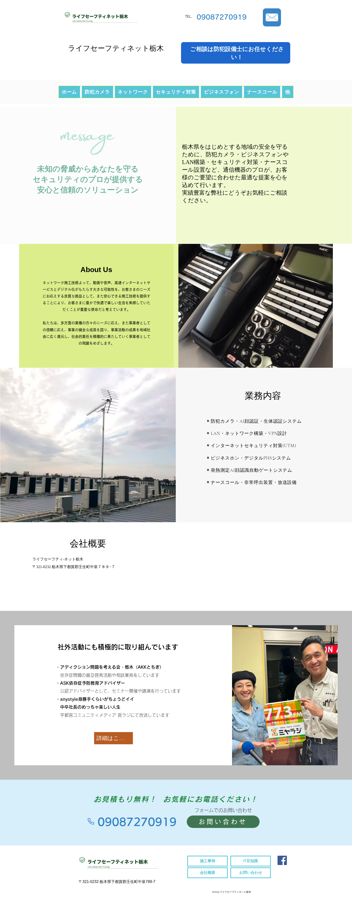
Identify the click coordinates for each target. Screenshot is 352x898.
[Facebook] (282, 860)
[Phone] (91, 821)
